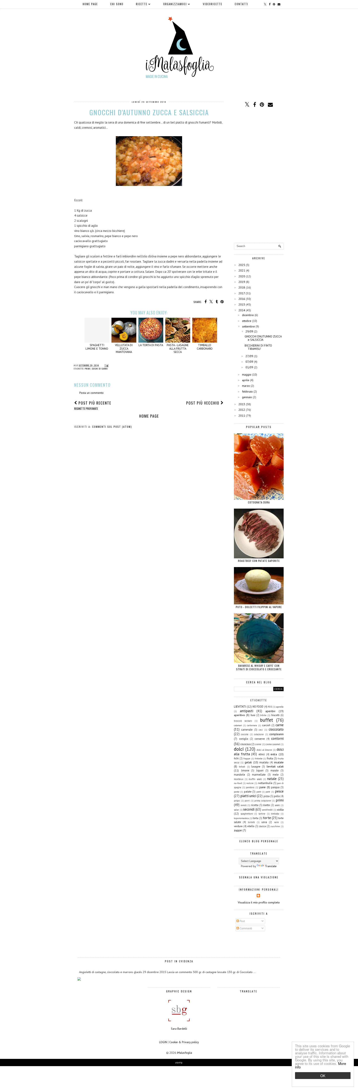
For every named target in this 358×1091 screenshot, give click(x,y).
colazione (259, 734)
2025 (241, 265)
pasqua (275, 787)
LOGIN (163, 1042)
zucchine (275, 826)
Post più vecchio (203, 403)
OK (322, 1075)
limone (245, 770)
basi (253, 715)
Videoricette (212, 4)
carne (280, 725)
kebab (242, 766)
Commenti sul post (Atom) (112, 426)
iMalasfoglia (184, 1053)
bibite (263, 715)
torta (255, 818)
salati (277, 805)
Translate (271, 866)
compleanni (276, 734)
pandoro (250, 787)
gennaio (247, 397)
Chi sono (116, 4)
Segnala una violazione (258, 877)
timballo (275, 813)
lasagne (255, 766)
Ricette (141, 4)
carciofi (266, 725)
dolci (239, 749)
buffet (266, 720)
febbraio (247, 391)
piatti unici (248, 796)
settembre (248, 326)
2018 (241, 287)
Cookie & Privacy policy (184, 1042)
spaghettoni (247, 813)
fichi (236, 758)
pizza (267, 796)
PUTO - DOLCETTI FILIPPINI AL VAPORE (259, 607)
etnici (262, 754)
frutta (270, 758)
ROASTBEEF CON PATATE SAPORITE (259, 560)
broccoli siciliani (243, 720)
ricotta (254, 805)
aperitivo (239, 715)
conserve (260, 738)
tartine (262, 813)
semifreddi (267, 809)
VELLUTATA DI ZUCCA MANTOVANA (124, 348)
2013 (241, 404)
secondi (248, 809)
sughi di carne (100, 368)
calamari (238, 725)
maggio (246, 374)
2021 (241, 270)
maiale (275, 770)
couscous (245, 744)
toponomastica (241, 818)
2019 (241, 282)
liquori (260, 770)
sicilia (280, 809)
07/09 (249, 362)
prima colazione (262, 800)
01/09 (249, 367)
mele (276, 774)
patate (248, 791)
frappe (246, 758)
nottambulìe (265, 783)
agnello (280, 706)
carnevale (247, 729)
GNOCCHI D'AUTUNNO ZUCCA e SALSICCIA (263, 338)
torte (267, 818)
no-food (238, 783)
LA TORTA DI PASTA (151, 345)
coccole (244, 734)
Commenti (245, 928)
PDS (270, 706)
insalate (279, 762)
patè (258, 791)
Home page (90, 4)
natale (272, 778)
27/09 (249, 356)
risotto (266, 805)
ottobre (246, 321)
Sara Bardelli (179, 1028)
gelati (248, 762)
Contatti (241, 4)
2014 (241, 310)
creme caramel (273, 744)
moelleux (238, 779)
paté (268, 791)
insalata (263, 762)
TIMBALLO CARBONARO (205, 346)
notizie (250, 783)
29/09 (249, 331)
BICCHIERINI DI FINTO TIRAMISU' (258, 347)
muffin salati (255, 779)
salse (236, 809)
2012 (241, 410)
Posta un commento (91, 393)
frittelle (258, 758)
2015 (241, 304)
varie (276, 822)
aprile (245, 380)
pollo (277, 796)
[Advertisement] (259, 175)
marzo (246, 386)
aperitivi (270, 711)
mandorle (239, 774)
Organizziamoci (175, 4)
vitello (250, 826)
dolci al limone (264, 749)
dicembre (248, 315)
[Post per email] (106, 365)
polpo (237, 800)
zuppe (238, 830)
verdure (238, 826)
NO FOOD (258, 706)
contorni (277, 738)
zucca (262, 826)
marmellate (259, 774)
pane (262, 787)
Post (242, 921)
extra (274, 754)
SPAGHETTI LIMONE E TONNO (97, 346)
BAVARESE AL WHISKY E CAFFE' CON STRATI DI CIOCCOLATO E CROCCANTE (259, 667)
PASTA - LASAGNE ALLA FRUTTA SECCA (178, 348)
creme (258, 744)
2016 (241, 299)
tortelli (251, 822)
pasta (236, 791)
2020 (241, 276)
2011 (241, 415)
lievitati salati (275, 766)
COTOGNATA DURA (259, 502)
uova (264, 822)
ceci (261, 729)
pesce (279, 791)
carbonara (252, 725)
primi (88, 368)
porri (247, 800)
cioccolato (276, 729)
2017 (241, 293)
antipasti (246, 711)
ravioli (244, 805)
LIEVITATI (240, 706)
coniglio (243, 738)
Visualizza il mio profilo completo (259, 902)
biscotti (275, 715)
